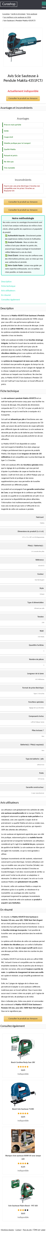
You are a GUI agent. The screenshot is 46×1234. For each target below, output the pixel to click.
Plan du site (27, 1230)
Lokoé (43, 1230)
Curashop (6, 14)
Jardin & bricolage (18, 14)
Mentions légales (7, 1230)
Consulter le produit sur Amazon (23, 98)
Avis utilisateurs (8, 291)
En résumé (6, 295)
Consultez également (10, 300)
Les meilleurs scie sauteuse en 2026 (17, 17)
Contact (18, 1230)
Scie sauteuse (32, 14)
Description (6, 282)
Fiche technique (8, 286)
